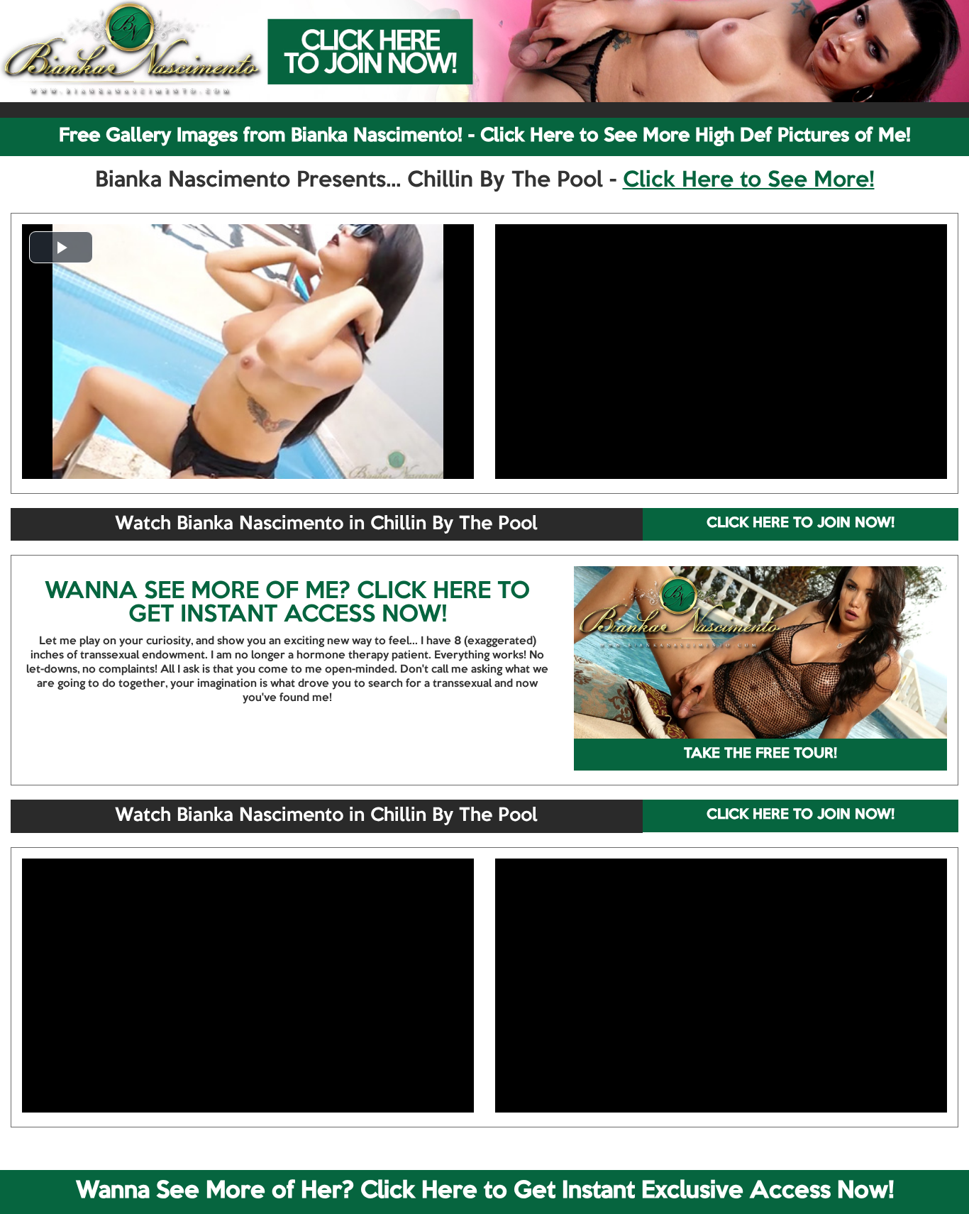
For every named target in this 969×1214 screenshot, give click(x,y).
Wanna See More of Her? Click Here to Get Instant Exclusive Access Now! (485, 1191)
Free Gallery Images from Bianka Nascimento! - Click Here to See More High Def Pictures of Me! (485, 136)
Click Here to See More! (749, 181)
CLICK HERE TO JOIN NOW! (801, 523)
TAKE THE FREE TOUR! (760, 754)
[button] (61, 247)
